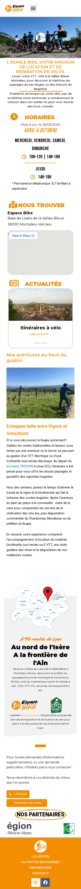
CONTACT (40, 873)
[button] (33, 8)
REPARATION (40, 868)
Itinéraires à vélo (40, 327)
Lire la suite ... (40, 334)
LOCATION (40, 856)
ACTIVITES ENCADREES (40, 862)
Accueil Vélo (30, 715)
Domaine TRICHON (19, 466)
